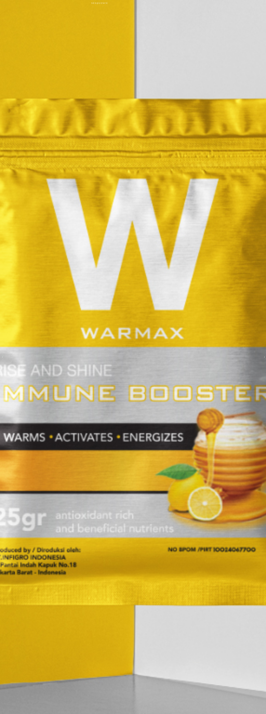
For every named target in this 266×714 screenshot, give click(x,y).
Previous (2, 357)
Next (264, 357)
